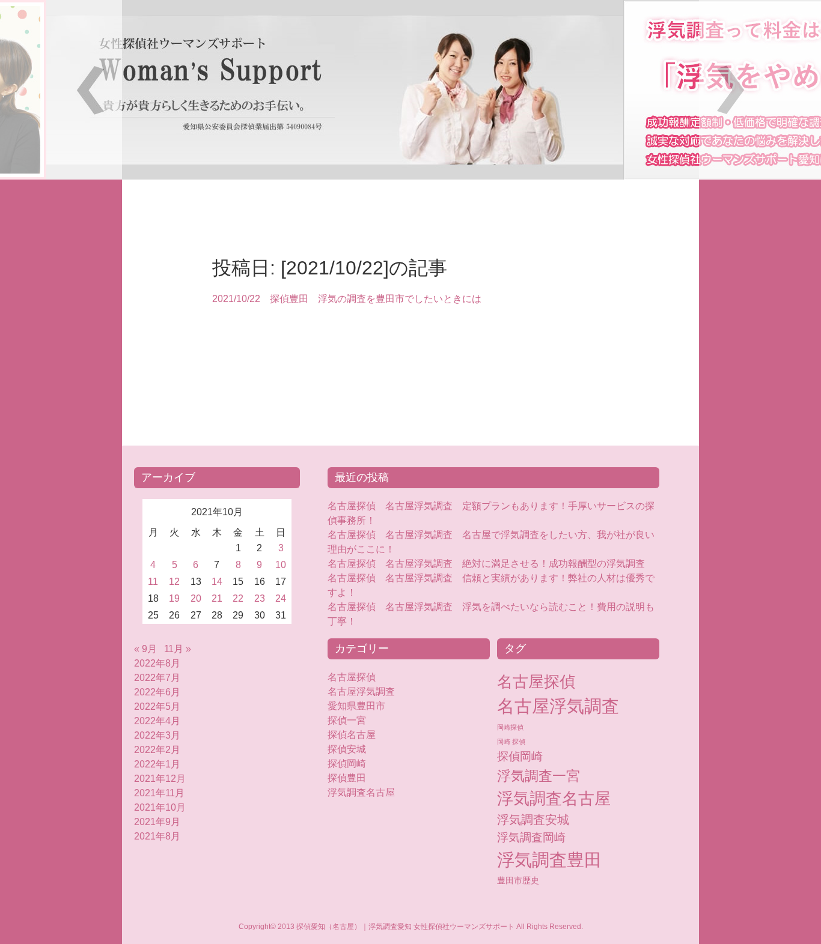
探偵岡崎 (352, 763)
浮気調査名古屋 (361, 792)
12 (174, 581)
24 (280, 598)
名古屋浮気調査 (361, 691)
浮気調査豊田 (549, 860)
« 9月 (145, 649)
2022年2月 (157, 750)
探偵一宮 (347, 720)
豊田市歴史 (518, 880)
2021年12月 (160, 778)
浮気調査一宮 (538, 776)
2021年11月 (159, 793)
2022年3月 (157, 735)
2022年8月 (157, 663)
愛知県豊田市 (356, 706)
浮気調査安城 (533, 819)
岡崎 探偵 (511, 741)
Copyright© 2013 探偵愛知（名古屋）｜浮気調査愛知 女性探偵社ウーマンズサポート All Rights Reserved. (411, 926)
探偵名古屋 (352, 735)
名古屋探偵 (352, 677)
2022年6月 (157, 692)
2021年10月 (160, 807)
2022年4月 (157, 721)
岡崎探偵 (510, 727)
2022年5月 (157, 706)
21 (217, 598)
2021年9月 (157, 822)
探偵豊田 (356, 778)
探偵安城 (347, 749)
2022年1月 (157, 764)
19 (174, 598)
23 (259, 598)
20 (196, 598)
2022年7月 (157, 678)
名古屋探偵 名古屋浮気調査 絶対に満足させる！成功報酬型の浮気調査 (486, 563)
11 (153, 581)
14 (217, 581)
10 (280, 565)
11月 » (177, 649)
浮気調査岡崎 (531, 837)
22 (238, 598)
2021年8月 (157, 836)
